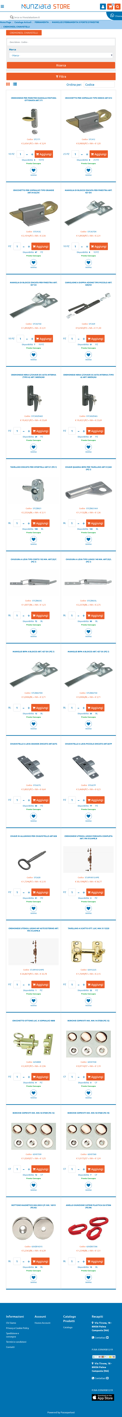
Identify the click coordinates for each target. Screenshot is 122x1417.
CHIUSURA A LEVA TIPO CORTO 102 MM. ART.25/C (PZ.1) (33, 560)
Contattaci (100, 1337)
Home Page (5, 22)
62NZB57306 (91, 1246)
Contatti (10, 1346)
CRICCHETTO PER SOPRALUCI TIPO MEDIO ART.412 (88, 98)
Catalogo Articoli (22, 22)
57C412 (92, 139)
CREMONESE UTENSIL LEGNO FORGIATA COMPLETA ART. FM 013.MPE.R (88, 837)
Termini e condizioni (16, 1341)
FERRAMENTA (42, 22)
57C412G (37, 231)
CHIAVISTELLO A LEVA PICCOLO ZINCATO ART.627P (88, 743)
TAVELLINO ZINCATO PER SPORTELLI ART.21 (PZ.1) (33, 467)
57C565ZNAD (37, 416)
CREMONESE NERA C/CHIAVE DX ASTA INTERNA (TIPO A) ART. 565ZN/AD (33, 375)
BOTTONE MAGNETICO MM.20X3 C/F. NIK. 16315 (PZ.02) (33, 1206)
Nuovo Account (42, 1322)
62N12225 (92, 969)
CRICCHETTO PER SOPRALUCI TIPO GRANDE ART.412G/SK (33, 191)
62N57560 (92, 1154)
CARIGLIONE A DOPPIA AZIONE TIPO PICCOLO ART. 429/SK (88, 283)
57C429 (92, 323)
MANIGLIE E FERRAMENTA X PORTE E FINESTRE (75, 22)
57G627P (92, 785)
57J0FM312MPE (37, 969)
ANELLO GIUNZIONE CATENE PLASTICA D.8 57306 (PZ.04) (88, 1206)
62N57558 (92, 1062)
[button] (12, 17)
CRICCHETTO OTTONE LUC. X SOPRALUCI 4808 (33, 1020)
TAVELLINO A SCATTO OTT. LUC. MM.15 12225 (88, 928)
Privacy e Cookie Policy (17, 1328)
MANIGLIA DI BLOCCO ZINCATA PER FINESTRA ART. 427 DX (88, 191)
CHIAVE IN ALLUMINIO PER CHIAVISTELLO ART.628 (33, 836)
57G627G (37, 785)
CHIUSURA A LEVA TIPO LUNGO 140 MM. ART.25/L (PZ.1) (88, 560)
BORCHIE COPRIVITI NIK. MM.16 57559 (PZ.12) (34, 1113)
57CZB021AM (92, 508)
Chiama (118, 16)
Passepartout (68, 1412)
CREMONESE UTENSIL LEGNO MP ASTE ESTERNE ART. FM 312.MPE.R (33, 929)
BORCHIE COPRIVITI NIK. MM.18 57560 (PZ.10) (89, 1113)
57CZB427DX (37, 693)
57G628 (37, 877)
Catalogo (67, 1327)
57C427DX (91, 231)
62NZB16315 (37, 1246)
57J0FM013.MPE (92, 877)
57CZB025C (37, 600)
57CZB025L (92, 600)
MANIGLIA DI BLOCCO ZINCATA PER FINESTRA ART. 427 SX (33, 283)
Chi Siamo (11, 1322)
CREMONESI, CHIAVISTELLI (16, 26)
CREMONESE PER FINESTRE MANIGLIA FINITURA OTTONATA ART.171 (33, 99)
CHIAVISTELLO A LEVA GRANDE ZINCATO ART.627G (33, 743)
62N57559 (37, 1154)
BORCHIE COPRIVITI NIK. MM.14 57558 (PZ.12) (89, 1020)
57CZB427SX (91, 693)
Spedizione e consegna (12, 1335)
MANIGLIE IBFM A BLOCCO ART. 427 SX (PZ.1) (88, 651)
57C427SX (37, 323)
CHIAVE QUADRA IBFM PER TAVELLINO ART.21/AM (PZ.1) (88, 468)
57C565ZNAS (91, 416)
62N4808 (37, 1062)
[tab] (9, 84)
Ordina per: (74, 84)
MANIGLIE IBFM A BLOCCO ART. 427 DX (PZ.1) (33, 651)
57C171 (37, 139)
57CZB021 (37, 508)
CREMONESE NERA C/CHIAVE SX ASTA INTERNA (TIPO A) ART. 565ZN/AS (88, 375)
